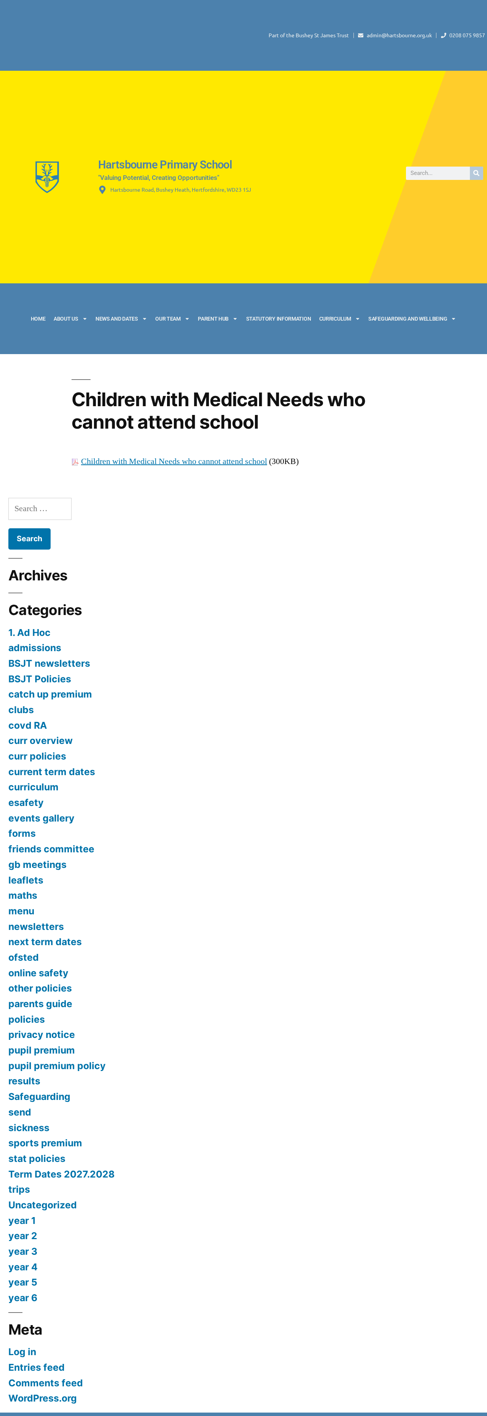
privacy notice (41, 1034)
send (19, 1112)
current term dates (51, 771)
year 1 (22, 1220)
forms (22, 833)
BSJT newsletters (49, 663)
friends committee (51, 849)
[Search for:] (40, 508)
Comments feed (45, 1383)
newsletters (36, 926)
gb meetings (37, 864)
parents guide (40, 1003)
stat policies (36, 1158)
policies (26, 1019)
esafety (26, 802)
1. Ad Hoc (29, 632)
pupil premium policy (57, 1065)
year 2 (22, 1235)
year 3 (22, 1251)
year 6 (22, 1297)
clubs (21, 709)
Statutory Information (278, 319)
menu (21, 911)
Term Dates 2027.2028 (61, 1174)
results (24, 1081)
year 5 (22, 1282)
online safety (38, 973)
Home (38, 319)
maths (22, 895)
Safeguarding (39, 1096)
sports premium (45, 1143)
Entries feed (36, 1367)
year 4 (23, 1267)
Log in (22, 1351)
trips (19, 1189)
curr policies (37, 756)
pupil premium (41, 1050)
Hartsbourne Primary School (165, 164)
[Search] (476, 173)
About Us (66, 319)
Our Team (168, 319)
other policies (40, 988)
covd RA (27, 725)
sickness (28, 1127)
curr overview (40, 740)
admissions (34, 647)
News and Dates (116, 319)
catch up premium (50, 694)
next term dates (45, 941)
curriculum (33, 787)
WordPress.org (42, 1398)
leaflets (25, 880)
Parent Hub (213, 319)
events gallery (41, 818)
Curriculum (335, 319)
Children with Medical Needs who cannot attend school (174, 461)
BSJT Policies (39, 679)
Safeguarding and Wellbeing (407, 319)
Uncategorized (42, 1205)
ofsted (23, 957)
